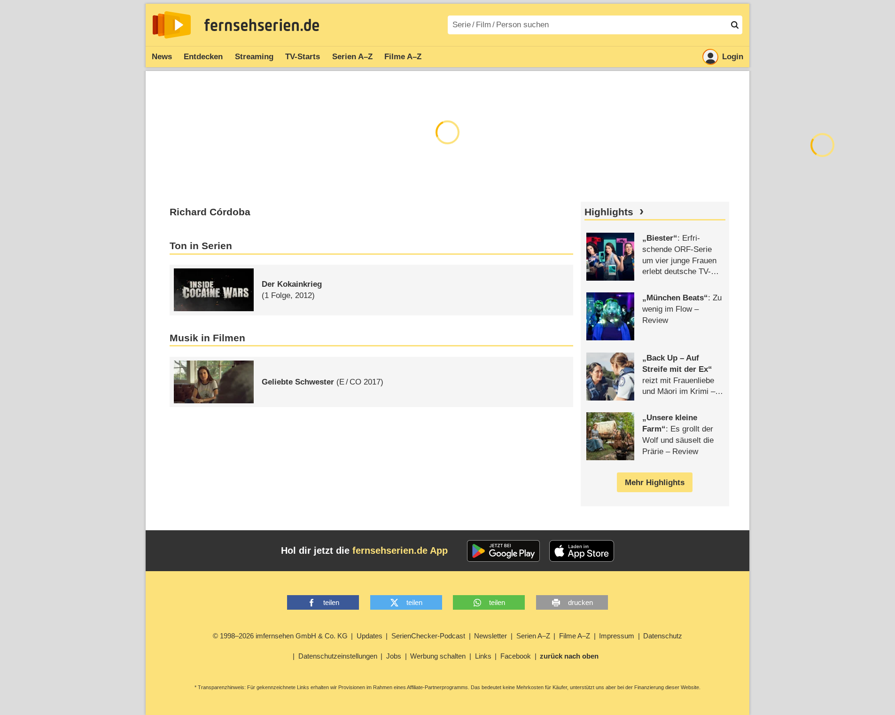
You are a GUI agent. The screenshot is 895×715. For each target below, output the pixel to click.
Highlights (608, 212)
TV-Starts (302, 56)
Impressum (616, 636)
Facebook (515, 656)
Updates (369, 636)
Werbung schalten (438, 656)
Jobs (393, 656)
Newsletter (490, 636)
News (162, 56)
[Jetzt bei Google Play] (503, 551)
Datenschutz (662, 636)
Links (483, 656)
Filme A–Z (402, 56)
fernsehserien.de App (400, 550)
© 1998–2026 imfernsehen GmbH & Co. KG (280, 636)
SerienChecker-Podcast (428, 636)
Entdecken (203, 56)
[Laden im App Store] (581, 551)
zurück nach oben (569, 656)
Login (732, 56)
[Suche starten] (734, 25)
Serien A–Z (352, 56)
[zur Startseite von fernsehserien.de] (172, 25)
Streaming (254, 56)
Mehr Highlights (655, 482)
